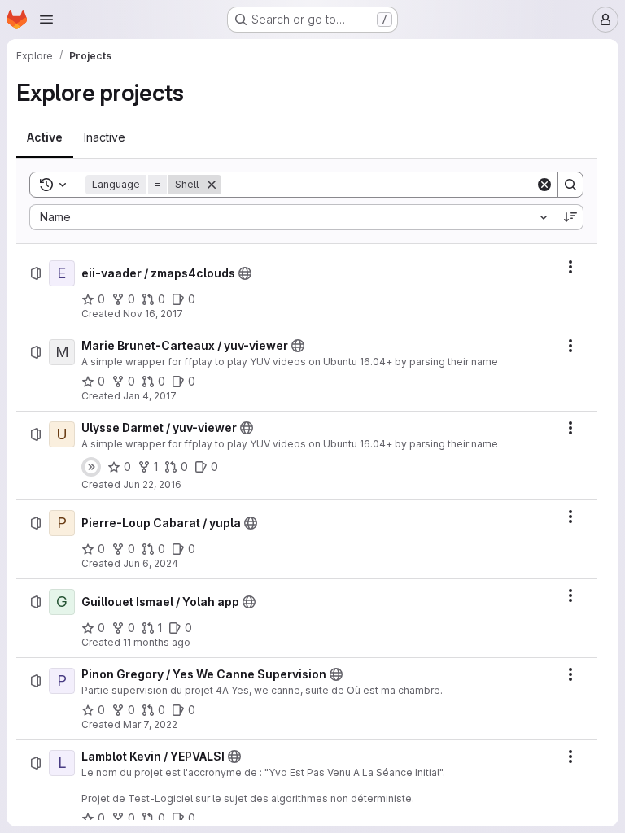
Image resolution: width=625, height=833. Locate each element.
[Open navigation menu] (46, 20)
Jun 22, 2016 (152, 484)
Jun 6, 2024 (150, 563)
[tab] (44, 137)
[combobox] (293, 217)
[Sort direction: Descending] (570, 217)
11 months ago (156, 642)
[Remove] (211, 184)
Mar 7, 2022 (150, 724)
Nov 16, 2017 (153, 313)
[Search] (570, 185)
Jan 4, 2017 (150, 396)
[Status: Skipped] (91, 467)
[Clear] (544, 184)
